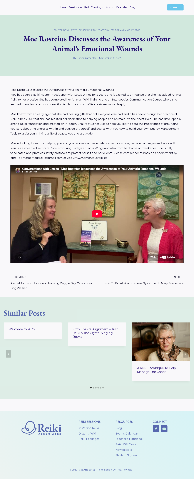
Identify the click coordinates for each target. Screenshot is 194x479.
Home (62, 7)
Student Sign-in (126, 455)
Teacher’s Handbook (129, 439)
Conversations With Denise (70, 30)
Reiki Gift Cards (126, 444)
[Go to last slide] (8, 354)
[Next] (185, 354)
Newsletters (123, 450)
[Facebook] (156, 428)
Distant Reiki (87, 433)
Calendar (121, 7)
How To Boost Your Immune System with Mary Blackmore (144, 280)
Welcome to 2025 (21, 329)
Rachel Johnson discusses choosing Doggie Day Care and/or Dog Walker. (51, 283)
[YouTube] (164, 428)
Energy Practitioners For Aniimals (109, 30)
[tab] (91, 388)
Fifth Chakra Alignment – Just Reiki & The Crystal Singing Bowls (95, 333)
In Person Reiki (89, 428)
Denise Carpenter (86, 58)
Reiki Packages (89, 439)
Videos (136, 30)
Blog (132, 7)
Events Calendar (126, 433)
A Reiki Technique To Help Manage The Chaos (156, 370)
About (110, 7)
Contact (175, 7)
